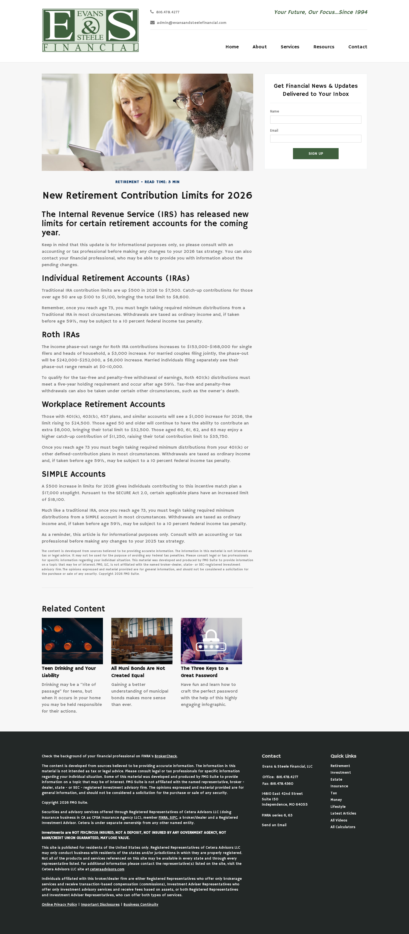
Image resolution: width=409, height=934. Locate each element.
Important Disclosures (100, 904)
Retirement (340, 766)
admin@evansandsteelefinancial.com (191, 23)
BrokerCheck (166, 756)
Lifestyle (338, 807)
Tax (334, 793)
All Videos (339, 820)
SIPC (173, 817)
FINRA (163, 817)
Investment (341, 772)
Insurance (339, 786)
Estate (336, 779)
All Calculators (343, 827)
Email (274, 131)
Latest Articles (343, 813)
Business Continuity (141, 904)
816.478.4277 (167, 12)
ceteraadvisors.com (107, 869)
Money (336, 800)
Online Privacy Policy (59, 904)
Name (274, 111)
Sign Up (316, 153)
